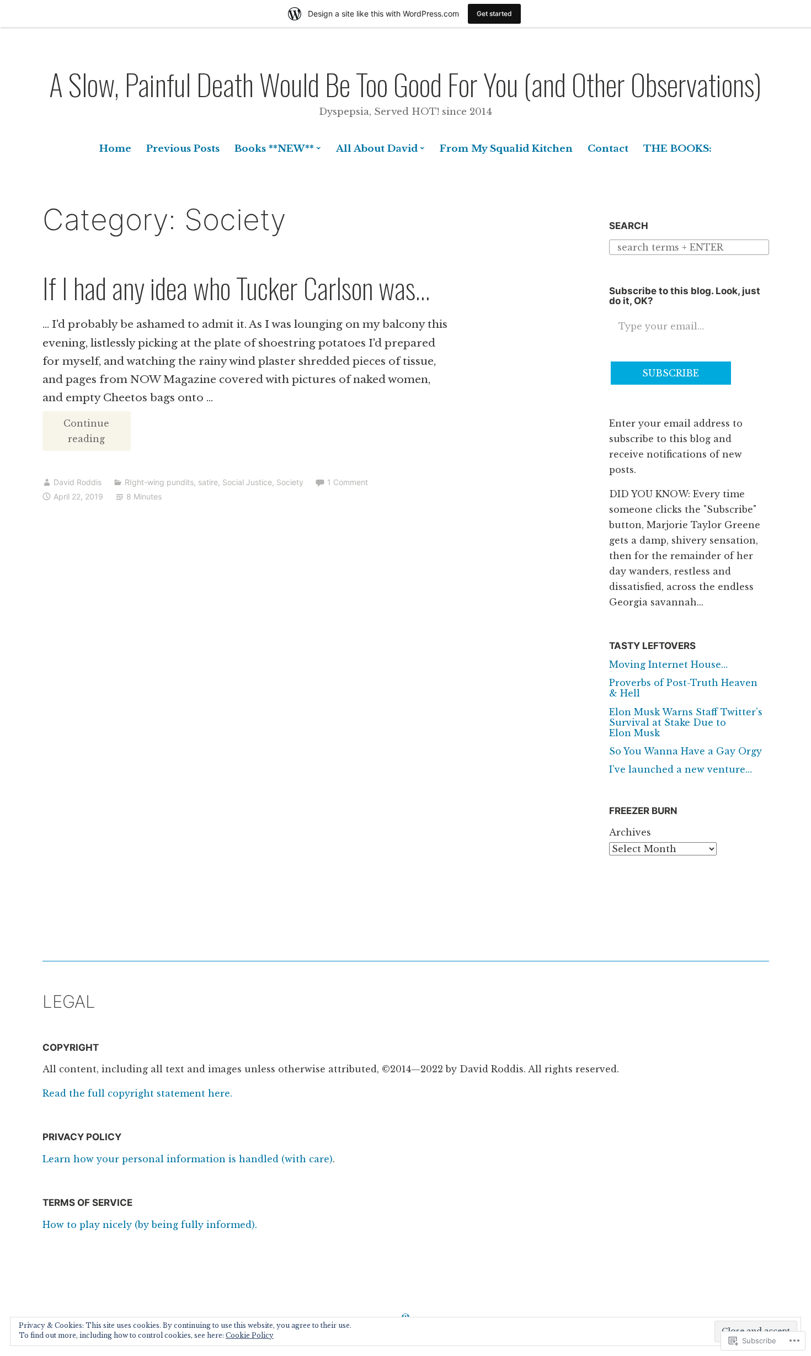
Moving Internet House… (668, 664)
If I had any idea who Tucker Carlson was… (236, 288)
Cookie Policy (250, 1335)
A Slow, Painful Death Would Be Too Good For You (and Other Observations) (405, 83)
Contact (608, 149)
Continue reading (76, 434)
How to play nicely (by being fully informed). (149, 1224)
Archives (630, 832)
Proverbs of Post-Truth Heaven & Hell (683, 688)
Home (115, 149)
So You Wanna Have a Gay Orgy (685, 751)
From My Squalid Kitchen (506, 149)
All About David (377, 149)
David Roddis (78, 482)
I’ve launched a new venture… (680, 769)
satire (208, 482)
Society (289, 482)
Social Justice (247, 482)
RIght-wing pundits (159, 482)
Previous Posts (183, 149)
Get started (494, 13)
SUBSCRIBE (670, 373)
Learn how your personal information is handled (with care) (187, 1158)
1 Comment (347, 482)
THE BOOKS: (677, 149)
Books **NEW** (274, 149)
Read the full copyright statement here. (137, 1093)
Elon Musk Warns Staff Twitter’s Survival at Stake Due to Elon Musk (685, 722)
